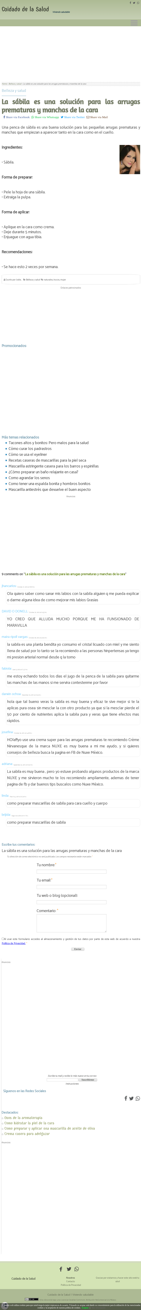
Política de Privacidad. (14, 943)
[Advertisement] (70, 52)
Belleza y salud (14, 91)
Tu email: (44, 880)
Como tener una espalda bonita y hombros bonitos (49, 484)
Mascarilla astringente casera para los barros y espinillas (54, 466)
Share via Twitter (74, 117)
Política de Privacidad (71, 1285)
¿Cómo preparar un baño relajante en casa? (43, 472)
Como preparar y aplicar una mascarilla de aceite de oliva (49, 1128)
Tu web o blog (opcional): (57, 896)
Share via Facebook (17, 117)
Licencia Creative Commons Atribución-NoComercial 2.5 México (88, 1300)
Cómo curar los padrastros (30, 449)
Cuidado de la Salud (25, 9)
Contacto (70, 1281)
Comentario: (47, 911)
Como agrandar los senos (29, 478)
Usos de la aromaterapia (23, 1117)
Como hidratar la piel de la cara (29, 1123)
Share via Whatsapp (46, 117)
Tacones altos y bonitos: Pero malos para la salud (49, 443)
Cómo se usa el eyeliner (28, 454)
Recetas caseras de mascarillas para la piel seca (47, 460)
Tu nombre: (46, 865)
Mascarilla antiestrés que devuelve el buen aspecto (50, 490)
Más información (98, 1308)
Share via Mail (98, 117)
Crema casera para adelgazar (27, 1133)
